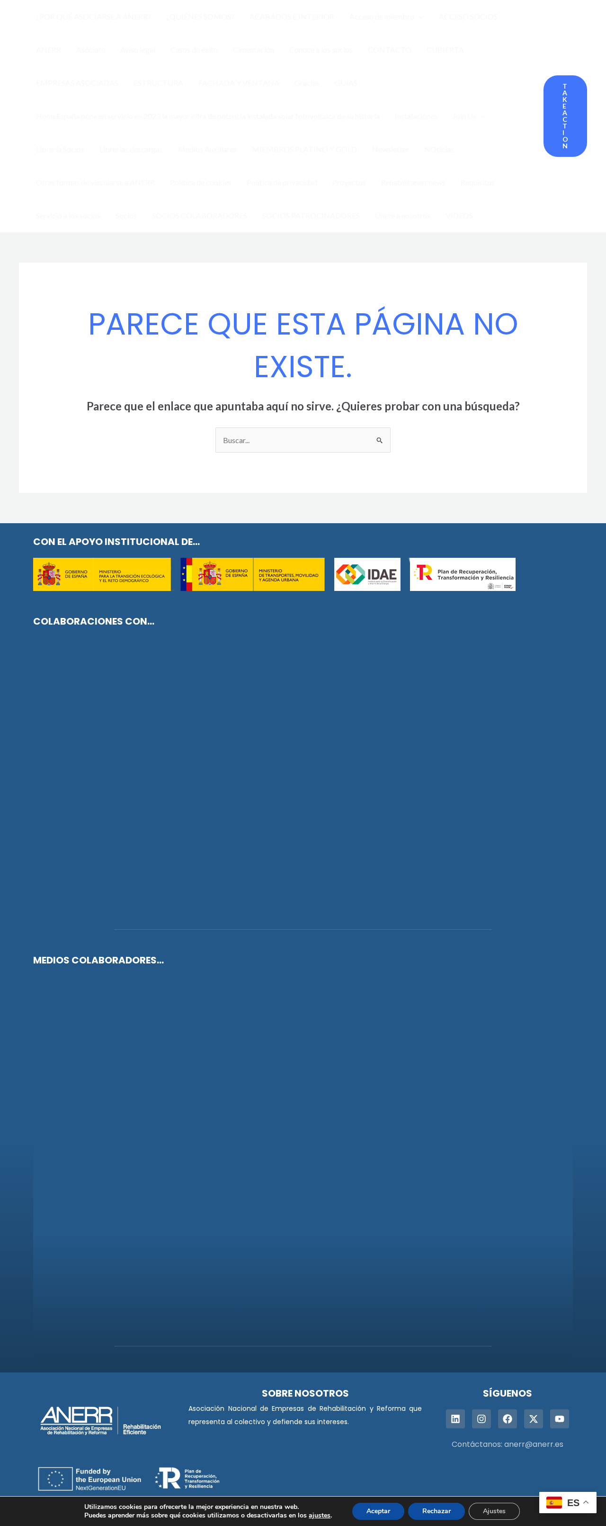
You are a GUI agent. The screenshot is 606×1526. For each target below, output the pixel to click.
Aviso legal (137, 49)
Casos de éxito (194, 49)
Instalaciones (416, 115)
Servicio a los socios (68, 215)
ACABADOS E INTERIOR (292, 16)
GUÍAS (346, 82)
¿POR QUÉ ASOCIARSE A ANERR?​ (93, 16)
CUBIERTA (445, 49)
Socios (126, 215)
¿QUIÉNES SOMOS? (200, 16)
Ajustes (494, 1511)
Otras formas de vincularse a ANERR (95, 182)
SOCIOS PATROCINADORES (311, 215)
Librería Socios (60, 149)
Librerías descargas (131, 149)
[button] (419, 16)
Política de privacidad (282, 182)
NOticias (439, 149)
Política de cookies (201, 182)
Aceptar (378, 1511)
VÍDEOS (459, 215)
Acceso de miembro (381, 16)
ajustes (319, 1515)
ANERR (48, 49)
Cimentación (253, 49)
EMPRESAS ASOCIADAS (77, 82)
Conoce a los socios (321, 49)
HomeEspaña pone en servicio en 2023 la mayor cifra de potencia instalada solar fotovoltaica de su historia (208, 115)
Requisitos (478, 182)
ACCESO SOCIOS (468, 16)
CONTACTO (389, 49)
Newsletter (390, 149)
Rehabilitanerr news (413, 182)
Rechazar (436, 1511)
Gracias (307, 82)
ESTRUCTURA (158, 82)
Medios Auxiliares (207, 149)
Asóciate (90, 49)
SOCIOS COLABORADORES (199, 215)
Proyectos (349, 182)
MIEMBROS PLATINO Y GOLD (304, 149)
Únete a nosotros (402, 215)
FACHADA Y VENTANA (238, 82)
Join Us (464, 115)
